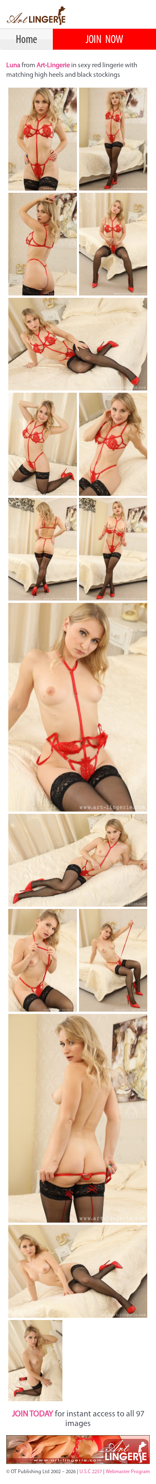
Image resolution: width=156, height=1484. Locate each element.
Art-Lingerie (53, 65)
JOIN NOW (104, 40)
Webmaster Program (128, 1471)
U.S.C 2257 (90, 1471)
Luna (14, 65)
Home (26, 40)
